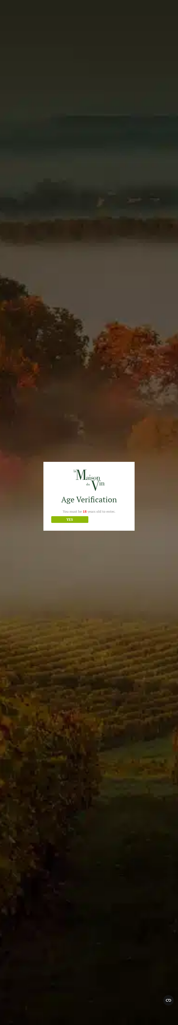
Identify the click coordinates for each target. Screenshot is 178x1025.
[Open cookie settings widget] (168, 1000)
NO (108, 519)
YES (69, 519)
